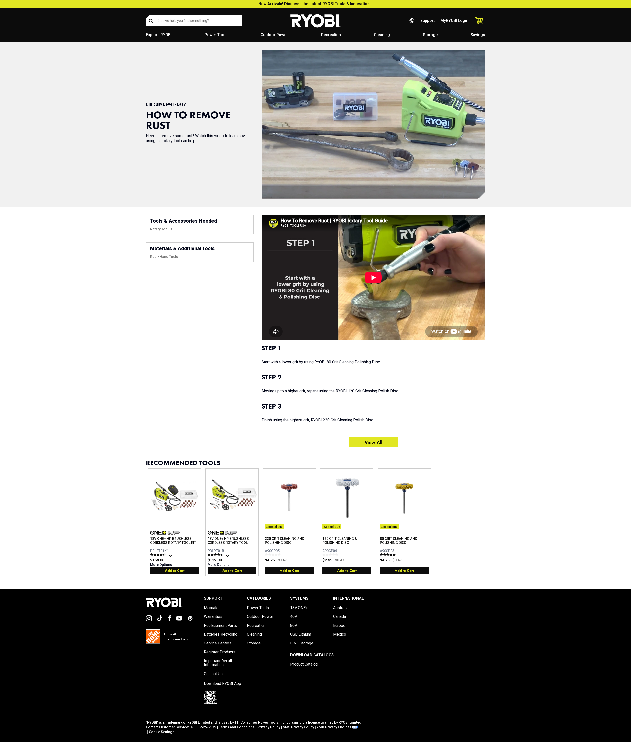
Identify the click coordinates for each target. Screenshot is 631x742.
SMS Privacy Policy (298, 727)
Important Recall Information (218, 663)
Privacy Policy (268, 727)
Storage (430, 35)
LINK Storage (301, 643)
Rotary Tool (159, 229)
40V (293, 617)
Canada (339, 617)
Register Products (219, 652)
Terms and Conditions (237, 727)
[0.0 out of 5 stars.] (273, 554)
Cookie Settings (161, 732)
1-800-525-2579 (203, 727)
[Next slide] (485, 523)
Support (427, 20)
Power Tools (216, 35)
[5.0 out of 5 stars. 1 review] (388, 554)
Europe (339, 625)
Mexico (339, 634)
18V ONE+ (299, 608)
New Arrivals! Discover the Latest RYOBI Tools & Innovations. (315, 3)
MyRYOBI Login (454, 20)
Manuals (211, 608)
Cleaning (382, 35)
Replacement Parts (220, 625)
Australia (340, 608)
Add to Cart (174, 570)
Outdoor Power (274, 35)
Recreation (331, 35)
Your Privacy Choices (334, 727)
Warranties (213, 617)
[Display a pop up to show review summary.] (171, 557)
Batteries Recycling (220, 634)
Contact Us (213, 674)
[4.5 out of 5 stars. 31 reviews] (158, 554)
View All (373, 442)
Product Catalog (304, 664)
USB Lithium (300, 634)
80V (293, 625)
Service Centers (217, 643)
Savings (478, 35)
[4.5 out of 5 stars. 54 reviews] (216, 554)
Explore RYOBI (159, 35)
